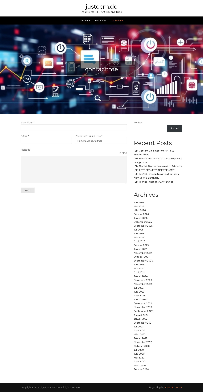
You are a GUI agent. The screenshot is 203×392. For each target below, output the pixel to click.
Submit (28, 190)
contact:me (117, 20)
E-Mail (25, 136)
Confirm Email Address (89, 136)
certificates (100, 20)
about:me (85, 20)
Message (25, 149)
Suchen (138, 122)
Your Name (28, 122)
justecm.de (102, 6)
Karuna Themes (173, 387)
